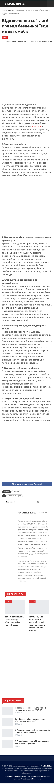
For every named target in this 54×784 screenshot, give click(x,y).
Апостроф (36, 126)
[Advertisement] (27, 75)
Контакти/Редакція (11, 777)
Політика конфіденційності (29, 777)
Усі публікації (26, 779)
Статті (5, 37)
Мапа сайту (36, 779)
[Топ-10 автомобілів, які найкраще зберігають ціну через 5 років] (15, 607)
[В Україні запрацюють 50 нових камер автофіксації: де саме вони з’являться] (7, 744)
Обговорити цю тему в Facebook (27, 484)
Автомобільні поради (14, 496)
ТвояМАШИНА (46, 766)
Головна (6, 10)
